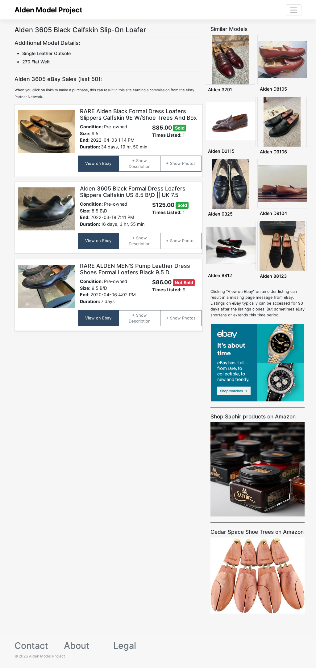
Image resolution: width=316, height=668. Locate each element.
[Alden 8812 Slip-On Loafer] (231, 245)
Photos (189, 163)
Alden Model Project (48, 10)
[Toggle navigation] (293, 9)
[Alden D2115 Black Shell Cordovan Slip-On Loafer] (231, 121)
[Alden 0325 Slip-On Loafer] (230, 183)
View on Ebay (98, 163)
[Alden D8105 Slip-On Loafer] (282, 59)
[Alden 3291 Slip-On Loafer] (230, 59)
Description (140, 166)
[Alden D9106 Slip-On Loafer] (282, 121)
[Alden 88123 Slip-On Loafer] (282, 245)
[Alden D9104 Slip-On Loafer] (282, 183)
